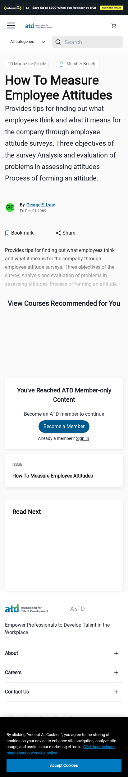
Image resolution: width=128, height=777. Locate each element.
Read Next (26, 511)
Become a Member (64, 426)
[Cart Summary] (115, 25)
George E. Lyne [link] (40, 204)
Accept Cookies (64, 765)
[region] (64, 747)
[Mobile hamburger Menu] (11, 25)
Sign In (82, 438)
